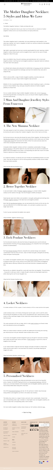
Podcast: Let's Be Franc (16, 428)
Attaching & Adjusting (6, 432)
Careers (14, 442)
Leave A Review (15, 451)
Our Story (14, 434)
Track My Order (6, 435)
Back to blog (27, 412)
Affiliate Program (14, 448)
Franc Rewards (15, 431)
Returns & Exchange (5, 428)
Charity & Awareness (14, 425)
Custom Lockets (24, 424)
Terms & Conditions (5, 444)
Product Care (6, 440)
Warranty (5, 438)
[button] (4, 4)
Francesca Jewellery (46, 468)
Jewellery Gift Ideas (24, 434)
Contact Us (5, 447)
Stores (13, 436)
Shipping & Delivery (5, 425)
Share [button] (6, 23)
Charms (22, 430)
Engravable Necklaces (23, 427)
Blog (13, 439)
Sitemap (14, 444)
